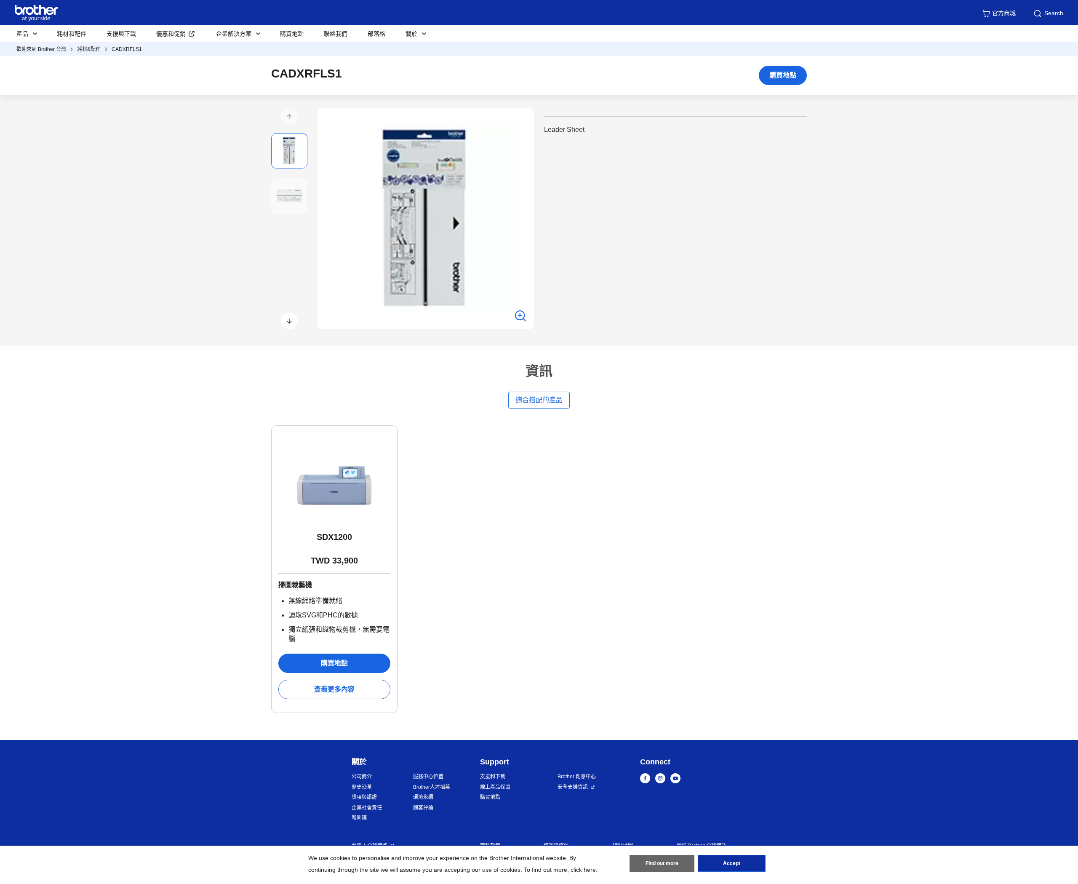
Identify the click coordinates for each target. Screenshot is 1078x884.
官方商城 (1004, 13)
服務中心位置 (428, 777)
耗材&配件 (89, 49)
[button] (289, 116)
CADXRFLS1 (127, 49)
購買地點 (292, 33)
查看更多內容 (334, 689)
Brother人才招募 (431, 787)
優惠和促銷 (171, 33)
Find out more (662, 863)
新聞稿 (359, 818)
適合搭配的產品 (539, 399)
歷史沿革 (362, 787)
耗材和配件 (71, 33)
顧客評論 (423, 808)
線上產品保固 (495, 787)
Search (1053, 13)
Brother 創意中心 (577, 777)
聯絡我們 (335, 33)
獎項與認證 (364, 797)
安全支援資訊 (573, 787)
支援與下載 (121, 33)
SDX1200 (334, 537)
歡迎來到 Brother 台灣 (41, 49)
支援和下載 (492, 777)
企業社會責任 (367, 808)
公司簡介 (362, 777)
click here (583, 869)
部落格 (376, 33)
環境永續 (423, 797)
